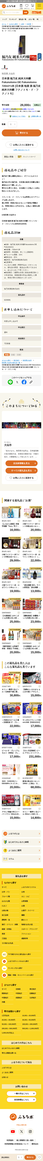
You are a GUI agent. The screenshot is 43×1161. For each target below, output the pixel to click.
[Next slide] (41, 19)
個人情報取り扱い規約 (25, 1140)
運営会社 (35, 1144)
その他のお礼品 (7, 943)
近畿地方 (33, 993)
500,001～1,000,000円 (30, 1028)
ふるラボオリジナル (28, 887)
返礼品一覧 (22, 19)
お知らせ (5, 1077)
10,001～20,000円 (29, 1015)
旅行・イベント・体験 (10, 924)
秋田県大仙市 (27, 360)
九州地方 (33, 998)
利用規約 (10, 1140)
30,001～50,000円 (29, 1020)
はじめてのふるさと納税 (10, 1048)
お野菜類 (24, 901)
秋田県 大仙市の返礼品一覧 (11, 363)
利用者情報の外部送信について (17, 1144)
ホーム (4, 24)
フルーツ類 (6, 896)
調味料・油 (6, 920)
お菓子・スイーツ (27, 910)
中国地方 (5, 998)
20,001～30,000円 (8, 1020)
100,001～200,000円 (29, 1024)
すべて (4, 887)
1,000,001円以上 (8, 1033)
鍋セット (24, 920)
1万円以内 (5, 1015)
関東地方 (5, 993)
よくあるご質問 (7, 1072)
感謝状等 (24, 938)
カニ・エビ (25, 896)
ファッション (26, 934)
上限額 (21, 8)
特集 (38, 19)
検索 (25, 12)
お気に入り (27, 8)
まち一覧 (32, 19)
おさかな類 (6, 901)
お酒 (22, 24)
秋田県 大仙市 (8, 73)
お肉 (23, 892)
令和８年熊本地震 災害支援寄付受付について (21, 1)
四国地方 (19, 998)
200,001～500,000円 (9, 1028)
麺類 (23, 915)
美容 (3, 934)
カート (32, 8)
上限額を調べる (36, 116)
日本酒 (28, 24)
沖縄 (3, 1002)
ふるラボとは (6, 1068)
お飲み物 (5, 910)
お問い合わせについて (22, 150)
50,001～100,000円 (9, 1024)
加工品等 (5, 915)
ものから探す (13, 24)
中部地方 (19, 993)
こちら (33, 111)
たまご (4, 906)
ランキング (13, 19)
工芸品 (4, 938)
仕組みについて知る (18, 116)
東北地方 (16, 360)
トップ (4, 19)
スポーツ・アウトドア (29, 929)
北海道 (18, 989)
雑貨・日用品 (6, 929)
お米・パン (6, 892)
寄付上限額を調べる (9, 1053)
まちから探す (6, 360)
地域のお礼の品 (27, 924)
